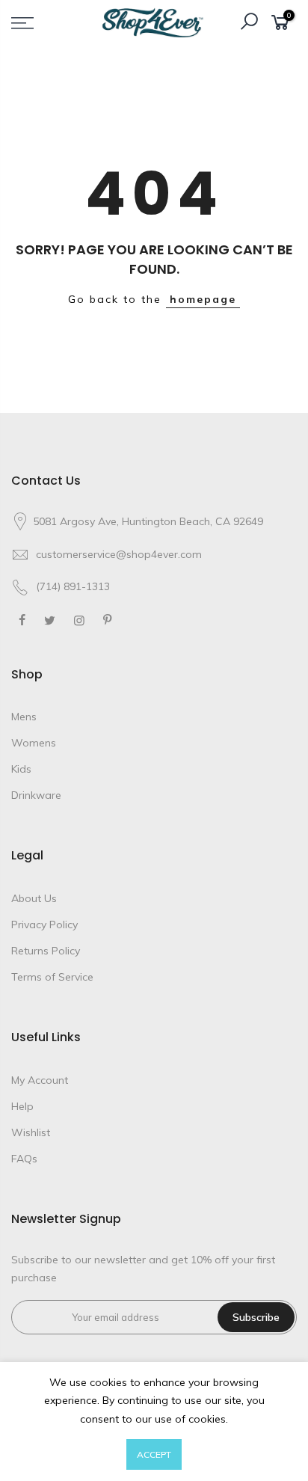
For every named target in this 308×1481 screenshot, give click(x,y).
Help (22, 1106)
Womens (33, 742)
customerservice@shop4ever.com (119, 554)
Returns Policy (45, 950)
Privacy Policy (44, 924)
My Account (39, 1080)
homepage (203, 299)
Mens (24, 716)
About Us (34, 898)
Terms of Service (52, 977)
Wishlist (30, 1132)
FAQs (24, 1158)
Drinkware (36, 795)
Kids (21, 769)
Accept (154, 1454)
